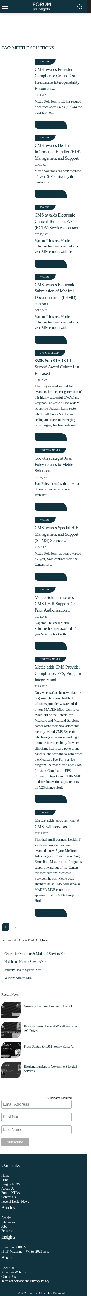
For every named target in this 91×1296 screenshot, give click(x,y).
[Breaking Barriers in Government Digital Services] (11, 1070)
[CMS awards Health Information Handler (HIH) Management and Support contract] (15, 143)
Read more (46, 124)
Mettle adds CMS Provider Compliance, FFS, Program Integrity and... (58, 673)
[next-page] (26, 927)
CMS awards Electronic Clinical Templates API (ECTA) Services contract (56, 221)
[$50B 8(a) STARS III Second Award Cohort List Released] (15, 359)
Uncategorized (49, 353)
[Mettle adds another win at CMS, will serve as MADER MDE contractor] (15, 818)
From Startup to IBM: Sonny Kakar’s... (49, 1046)
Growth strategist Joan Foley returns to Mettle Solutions (54, 464)
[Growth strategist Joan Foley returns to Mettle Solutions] (15, 456)
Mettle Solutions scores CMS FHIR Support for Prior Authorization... (55, 604)
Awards (44, 62)
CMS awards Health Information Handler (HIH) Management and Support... (58, 152)
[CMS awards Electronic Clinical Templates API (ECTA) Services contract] (15, 213)
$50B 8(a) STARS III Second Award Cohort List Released (57, 367)
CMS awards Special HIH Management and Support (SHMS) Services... (57, 534)
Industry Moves (50, 450)
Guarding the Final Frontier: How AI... (49, 1006)
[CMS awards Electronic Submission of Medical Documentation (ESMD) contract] (15, 283)
